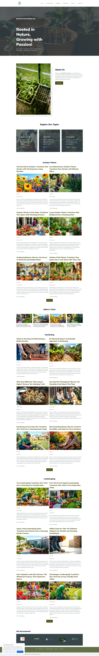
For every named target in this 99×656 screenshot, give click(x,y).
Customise (7, 651)
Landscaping (65, 3)
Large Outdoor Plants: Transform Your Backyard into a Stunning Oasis (64, 213)
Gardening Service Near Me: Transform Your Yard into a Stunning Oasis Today (32, 428)
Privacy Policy (41, 648)
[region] (13, 648)
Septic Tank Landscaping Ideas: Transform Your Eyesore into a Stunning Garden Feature (32, 531)
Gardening (58, 3)
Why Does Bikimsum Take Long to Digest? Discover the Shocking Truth (31, 383)
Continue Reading (20, 208)
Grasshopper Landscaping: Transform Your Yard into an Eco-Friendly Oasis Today (64, 576)
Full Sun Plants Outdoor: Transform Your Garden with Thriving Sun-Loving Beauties (32, 169)
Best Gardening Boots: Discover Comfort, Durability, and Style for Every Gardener (65, 428)
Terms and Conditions (49, 648)
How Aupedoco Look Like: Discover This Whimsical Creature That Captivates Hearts (73, 325)
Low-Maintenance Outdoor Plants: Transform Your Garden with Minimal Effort (63, 169)
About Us (73, 3)
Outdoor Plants (49, 3)
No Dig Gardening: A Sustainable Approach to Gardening (62, 340)
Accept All (20, 651)
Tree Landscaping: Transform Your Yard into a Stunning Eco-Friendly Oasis (32, 484)
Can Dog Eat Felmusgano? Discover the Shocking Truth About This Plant (64, 383)
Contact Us (80, 3)
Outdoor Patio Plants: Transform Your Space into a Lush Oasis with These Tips (65, 258)
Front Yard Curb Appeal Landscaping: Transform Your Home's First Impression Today (64, 485)
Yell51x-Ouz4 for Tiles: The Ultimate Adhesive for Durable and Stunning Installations (57, 325)
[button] (82, 312)
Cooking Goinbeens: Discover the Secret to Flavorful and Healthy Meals (32, 258)
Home (42, 3)
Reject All (13, 651)
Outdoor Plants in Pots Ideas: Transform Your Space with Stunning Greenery (32, 213)
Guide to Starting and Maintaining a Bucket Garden (31, 340)
